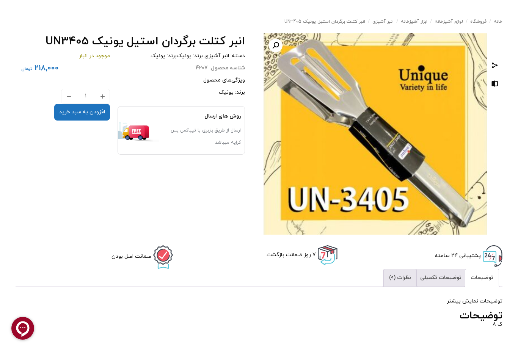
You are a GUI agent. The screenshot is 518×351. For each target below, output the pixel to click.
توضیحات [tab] (482, 277)
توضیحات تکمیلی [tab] (440, 277)
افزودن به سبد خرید (82, 112)
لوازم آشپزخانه (449, 22)
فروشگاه (478, 22)
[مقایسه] (495, 85)
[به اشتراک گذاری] (495, 66)
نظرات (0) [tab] (400, 277)
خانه (498, 22)
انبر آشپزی (383, 22)
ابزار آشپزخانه (414, 22)
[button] (276, 45)
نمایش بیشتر (462, 301)
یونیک (184, 56)
